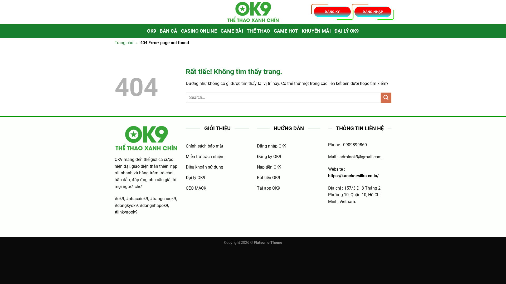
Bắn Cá (168, 31)
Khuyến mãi (316, 31)
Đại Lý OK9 (346, 31)
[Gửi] (386, 98)
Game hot (286, 31)
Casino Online (199, 31)
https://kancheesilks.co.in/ (353, 175)
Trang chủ (124, 42)
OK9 (151, 31)
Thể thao (258, 31)
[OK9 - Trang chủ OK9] (253, 12)
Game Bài (232, 31)
